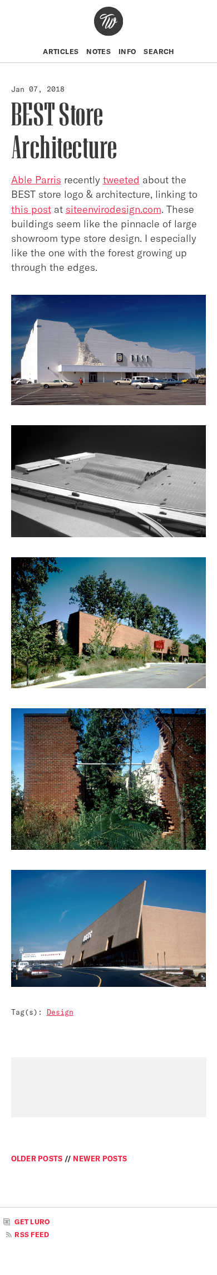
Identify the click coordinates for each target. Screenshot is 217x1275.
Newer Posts (100, 1158)
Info (127, 51)
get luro (31, 1222)
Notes (98, 51)
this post (31, 209)
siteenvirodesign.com (113, 209)
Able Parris (36, 179)
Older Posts (38, 1158)
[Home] (108, 21)
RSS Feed (31, 1234)
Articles (60, 51)
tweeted (121, 179)
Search (159, 51)
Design (60, 1012)
